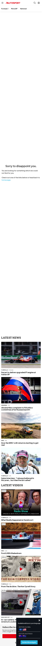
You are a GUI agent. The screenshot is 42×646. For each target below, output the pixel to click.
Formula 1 (4, 9)
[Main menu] (2, 3)
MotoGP (14, 9)
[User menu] (39, 3)
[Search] (35, 3)
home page (6, 180)
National (23, 9)
